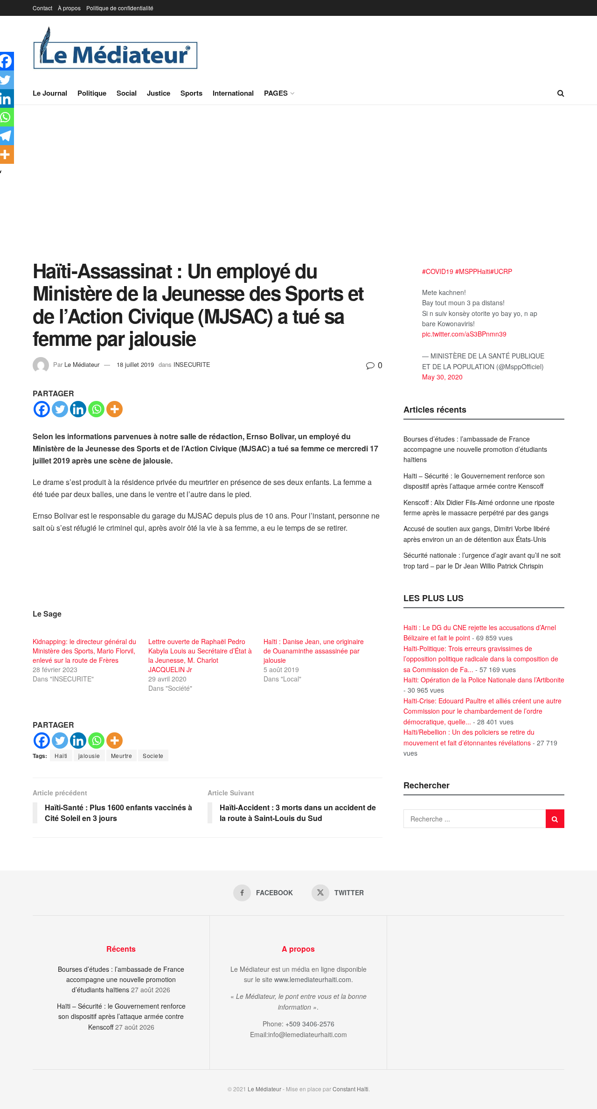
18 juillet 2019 (135, 364)
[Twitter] (60, 409)
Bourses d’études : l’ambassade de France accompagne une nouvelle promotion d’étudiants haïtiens (475, 449)
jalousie (89, 755)
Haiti (61, 755)
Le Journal (50, 93)
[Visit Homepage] (116, 48)
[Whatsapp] (96, 409)
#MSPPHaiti (472, 271)
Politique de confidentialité (119, 8)
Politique (91, 93)
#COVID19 (437, 271)
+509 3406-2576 (309, 1023)
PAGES (276, 93)
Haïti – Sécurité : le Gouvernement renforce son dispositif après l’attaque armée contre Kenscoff (121, 1016)
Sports (191, 93)
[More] (114, 409)
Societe (153, 755)
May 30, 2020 (442, 376)
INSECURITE (192, 364)
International (233, 93)
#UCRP (501, 271)
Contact (42, 8)
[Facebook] (42, 409)
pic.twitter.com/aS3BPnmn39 (464, 333)
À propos (69, 8)
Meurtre (121, 755)
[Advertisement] (298, 189)
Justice (158, 93)
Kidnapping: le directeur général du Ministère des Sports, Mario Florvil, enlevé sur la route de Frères (84, 651)
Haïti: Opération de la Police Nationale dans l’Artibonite (483, 679)
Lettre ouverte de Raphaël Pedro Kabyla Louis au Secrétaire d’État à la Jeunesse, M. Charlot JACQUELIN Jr (200, 655)
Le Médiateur (81, 364)
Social (127, 93)
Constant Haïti (350, 1089)
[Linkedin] (78, 409)
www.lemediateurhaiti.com (312, 979)
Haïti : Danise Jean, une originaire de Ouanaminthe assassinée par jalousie (314, 651)
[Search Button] (560, 93)
